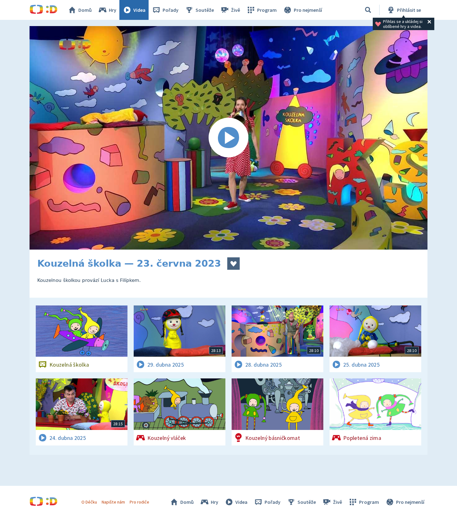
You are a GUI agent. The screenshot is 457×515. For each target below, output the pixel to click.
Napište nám (113, 502)
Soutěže (205, 10)
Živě (235, 10)
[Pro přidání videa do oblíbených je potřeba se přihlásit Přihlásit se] (233, 263)
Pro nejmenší (308, 10)
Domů (85, 10)
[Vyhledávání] (368, 10)
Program (267, 10)
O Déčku (89, 502)
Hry (112, 10)
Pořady (170, 10)
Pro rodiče (139, 502)
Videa (139, 10)
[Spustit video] (228, 138)
